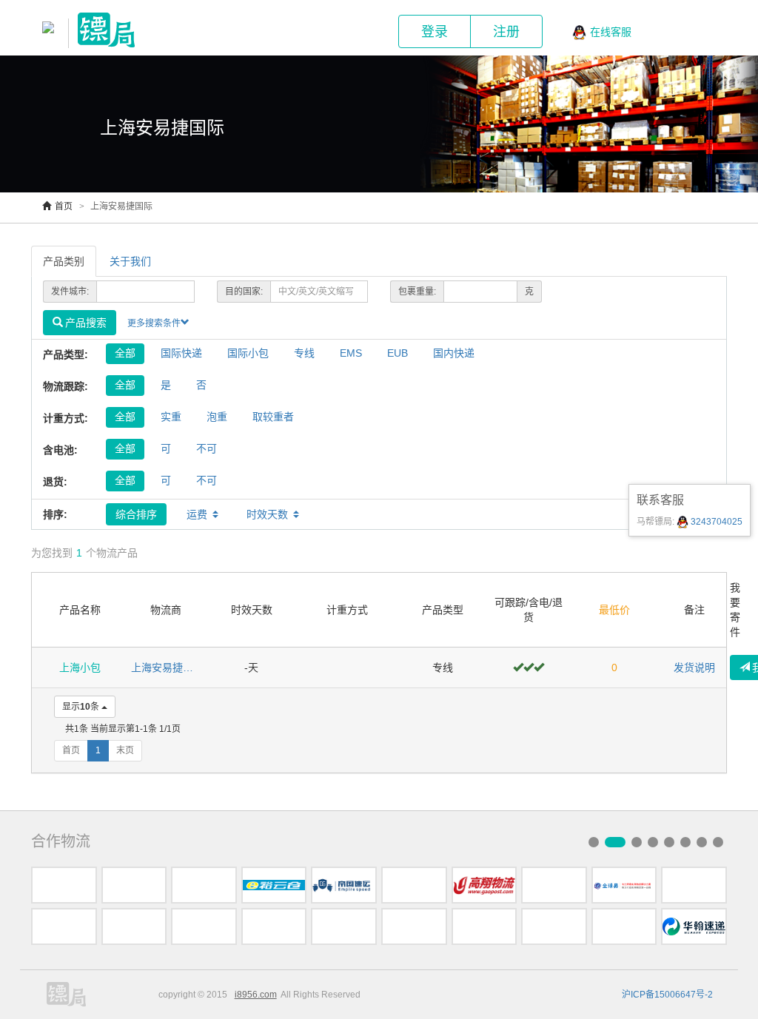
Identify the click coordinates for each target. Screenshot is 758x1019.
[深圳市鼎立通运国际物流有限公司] (204, 926)
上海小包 (80, 667)
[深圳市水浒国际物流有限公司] (134, 885)
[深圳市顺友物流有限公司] (624, 926)
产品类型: (65, 354)
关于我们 (130, 261)
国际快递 (181, 353)
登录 (434, 31)
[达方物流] (204, 885)
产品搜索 (86, 323)
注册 (506, 31)
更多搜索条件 (154, 323)
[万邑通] (554, 926)
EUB (397, 353)
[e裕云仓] (274, 885)
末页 (125, 750)
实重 (171, 417)
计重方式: (65, 418)
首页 (64, 206)
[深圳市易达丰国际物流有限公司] (414, 885)
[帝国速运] (344, 885)
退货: (55, 482)
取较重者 (273, 417)
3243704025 (715, 522)
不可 (206, 448)
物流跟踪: (65, 386)
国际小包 (248, 353)
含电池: (60, 450)
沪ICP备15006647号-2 (667, 994)
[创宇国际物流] (484, 926)
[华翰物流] (694, 926)
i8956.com (256, 994)
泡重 (217, 417)
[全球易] (624, 885)
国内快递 (453, 353)
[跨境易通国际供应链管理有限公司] (274, 926)
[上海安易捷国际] (554, 885)
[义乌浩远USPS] (134, 926)
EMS (351, 353)
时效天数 (267, 514)
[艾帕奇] (64, 926)
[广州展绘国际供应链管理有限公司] (344, 926)
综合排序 (136, 514)
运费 (197, 514)
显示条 (80, 707)
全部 (125, 353)
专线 (304, 353)
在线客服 (610, 32)
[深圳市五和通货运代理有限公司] (64, 885)
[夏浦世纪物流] (694, 885)
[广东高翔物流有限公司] (484, 885)
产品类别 (63, 261)
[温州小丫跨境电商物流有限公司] (414, 926)
